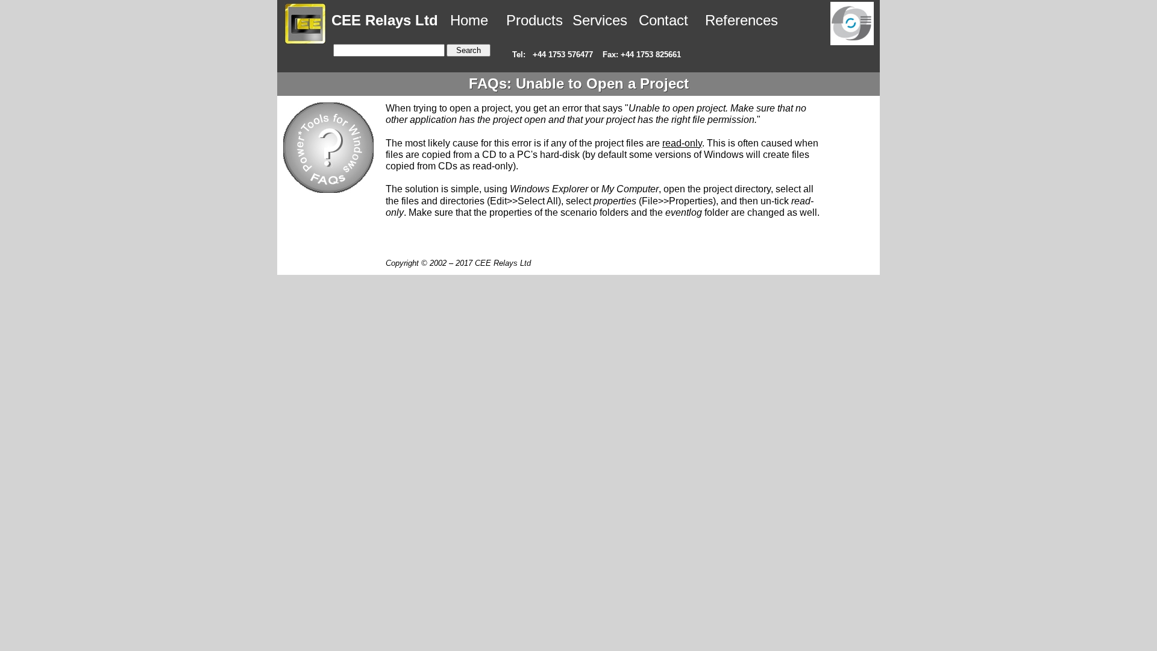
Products (534, 20)
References (741, 20)
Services (599, 20)
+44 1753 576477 (563, 54)
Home (467, 20)
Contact (663, 20)
